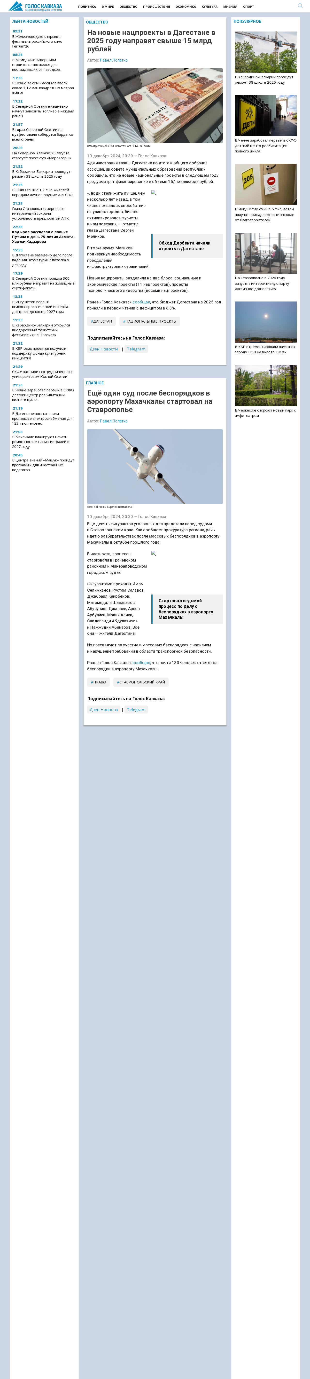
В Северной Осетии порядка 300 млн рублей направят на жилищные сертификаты (43, 283)
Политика (87, 6)
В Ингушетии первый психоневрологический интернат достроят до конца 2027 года (41, 306)
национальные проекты (151, 321)
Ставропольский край (142, 682)
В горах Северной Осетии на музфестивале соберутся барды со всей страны (42, 134)
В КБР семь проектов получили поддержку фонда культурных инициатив (39, 353)
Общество (128, 6)
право (99, 682)
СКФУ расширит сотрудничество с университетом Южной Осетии (42, 374)
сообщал (141, 302)
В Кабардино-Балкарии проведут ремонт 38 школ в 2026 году (41, 174)
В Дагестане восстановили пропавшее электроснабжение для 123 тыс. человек (42, 418)
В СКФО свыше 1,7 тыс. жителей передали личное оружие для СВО (42, 192)
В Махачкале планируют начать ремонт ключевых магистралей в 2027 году (40, 441)
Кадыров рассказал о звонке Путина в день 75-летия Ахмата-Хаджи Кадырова (43, 236)
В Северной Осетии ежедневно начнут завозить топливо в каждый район (43, 111)
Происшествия (156, 6)
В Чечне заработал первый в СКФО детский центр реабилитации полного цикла (43, 395)
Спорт (248, 6)
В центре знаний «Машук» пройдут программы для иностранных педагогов (43, 465)
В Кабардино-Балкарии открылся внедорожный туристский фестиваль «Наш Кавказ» (41, 330)
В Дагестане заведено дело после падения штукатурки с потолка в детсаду (42, 260)
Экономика (186, 6)
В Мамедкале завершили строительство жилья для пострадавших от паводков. (36, 64)
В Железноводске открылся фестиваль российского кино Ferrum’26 (37, 41)
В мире (108, 6)
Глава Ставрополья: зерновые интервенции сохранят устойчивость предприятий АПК (40, 213)
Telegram (136, 349)
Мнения (230, 6)
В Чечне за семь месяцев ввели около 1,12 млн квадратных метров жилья (43, 87)
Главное (95, 383)
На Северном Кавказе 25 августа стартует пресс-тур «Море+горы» (41, 155)
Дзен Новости (104, 349)
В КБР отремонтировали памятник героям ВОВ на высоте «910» (265, 349)
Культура (209, 6)
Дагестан (102, 321)
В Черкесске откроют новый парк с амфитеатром (265, 413)
